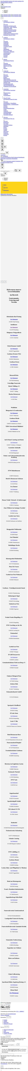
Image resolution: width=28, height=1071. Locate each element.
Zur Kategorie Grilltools (8, 38)
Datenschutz (6, 1032)
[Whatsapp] (9, 1007)
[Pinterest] (5, 1007)
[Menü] (2, 141)
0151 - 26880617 (20, 1011)
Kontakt (5, 1020)
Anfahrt (5, 1021)
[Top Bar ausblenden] (2, 4)
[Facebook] (1, 1007)
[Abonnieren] (18, 1044)
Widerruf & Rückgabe (8, 1029)
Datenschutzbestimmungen (13, 1049)
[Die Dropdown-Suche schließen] (19, 170)
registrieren (5, 156)
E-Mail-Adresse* (4, 1042)
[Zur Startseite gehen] (6, 6)
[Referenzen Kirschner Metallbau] (8, 195)
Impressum (5, 1022)
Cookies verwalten (7, 1033)
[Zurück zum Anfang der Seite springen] (2, 1066)
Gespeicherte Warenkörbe (11, 158)
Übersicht (3, 157)
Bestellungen (21, 157)
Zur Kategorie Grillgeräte (9, 72)
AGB (4, 1031)
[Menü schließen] (4, 40)
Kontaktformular (12, 1013)
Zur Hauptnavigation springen (12, 2)
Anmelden (3, 154)
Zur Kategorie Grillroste (8, 22)
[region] (14, 238)
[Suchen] (4, 146)
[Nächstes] (2, 138)
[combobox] (7, 171)
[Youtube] (3, 1007)
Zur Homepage (14, 327)
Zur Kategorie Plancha (8, 60)
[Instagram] (7, 1007)
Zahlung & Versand (7, 1023)
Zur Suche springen (17, 1)
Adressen (16, 157)
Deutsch (5, 10)
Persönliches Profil (9, 157)
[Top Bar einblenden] (2, 164)
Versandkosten (4, 1063)
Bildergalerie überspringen (7, 194)
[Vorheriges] (2, 18)
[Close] (2, 167)
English (5, 12)
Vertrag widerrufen (5, 1015)
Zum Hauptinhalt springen (7, 1)
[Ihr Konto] (2, 149)
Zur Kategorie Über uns (8, 118)
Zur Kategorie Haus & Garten (10, 99)
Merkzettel (3, 158)
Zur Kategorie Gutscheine (9, 90)
